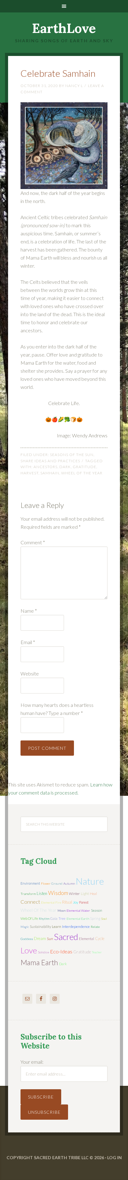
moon (61, 910)
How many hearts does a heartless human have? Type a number (57, 709)
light (85, 893)
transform (28, 894)
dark (65, 466)
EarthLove (64, 28)
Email (28, 642)
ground (56, 883)
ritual (67, 902)
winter (74, 894)
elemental (86, 939)
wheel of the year (82, 473)
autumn (69, 883)
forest (84, 902)
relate (95, 927)
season (96, 910)
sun (50, 938)
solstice (43, 952)
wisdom (58, 892)
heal (93, 894)
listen (42, 893)
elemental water (78, 910)
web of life (29, 918)
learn (56, 926)
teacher (97, 952)
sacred (66, 937)
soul (104, 918)
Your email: (32, 1062)
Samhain (49, 473)
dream (40, 938)
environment (30, 883)
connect (30, 902)
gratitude (84, 466)
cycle (99, 938)
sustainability (40, 926)
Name (29, 611)
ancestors (45, 466)
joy (75, 902)
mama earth (39, 962)
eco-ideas (61, 951)
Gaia (53, 918)
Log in (114, 1157)
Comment (33, 542)
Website (30, 673)
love (29, 950)
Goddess (27, 939)
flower (45, 883)
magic (25, 927)
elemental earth (77, 918)
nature (90, 881)
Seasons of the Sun (72, 454)
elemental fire (51, 902)
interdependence (76, 926)
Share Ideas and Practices (50, 461)
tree (62, 918)
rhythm (44, 918)
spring (95, 918)
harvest (30, 473)
